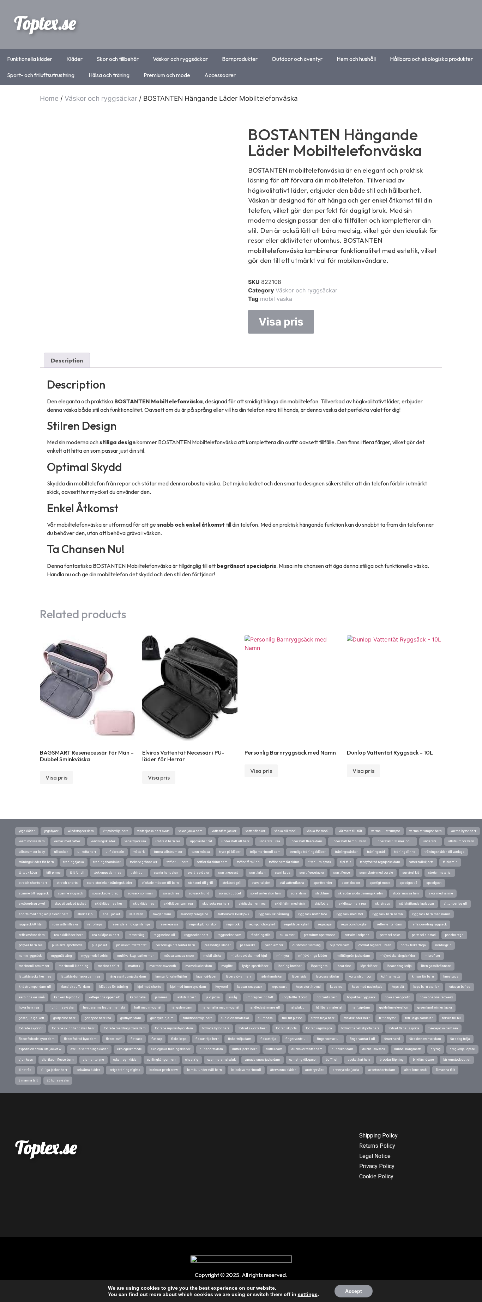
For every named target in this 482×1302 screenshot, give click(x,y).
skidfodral (322, 903)
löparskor (344, 966)
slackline (322, 893)
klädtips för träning (113, 986)
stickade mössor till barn (160, 883)
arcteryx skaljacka (346, 1070)
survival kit (410, 872)
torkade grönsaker (143, 862)
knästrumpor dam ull (35, 986)
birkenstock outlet (456, 1059)
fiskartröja (268, 1039)
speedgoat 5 (408, 883)
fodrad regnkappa (319, 1028)
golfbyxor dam (130, 1018)
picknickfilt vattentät (131, 945)
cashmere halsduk (221, 1059)
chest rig (191, 1059)
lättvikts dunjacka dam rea (80, 976)
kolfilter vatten (392, 976)
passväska (247, 945)
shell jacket (111, 914)
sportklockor (351, 883)
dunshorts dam (211, 1049)
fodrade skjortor (31, 1028)
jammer (161, 997)
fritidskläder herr (357, 1018)
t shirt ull (138, 872)
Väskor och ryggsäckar (180, 58)
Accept (353, 1291)
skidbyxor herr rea (352, 903)
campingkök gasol (303, 1059)
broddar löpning (392, 1059)
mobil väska (276, 298)
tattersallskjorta (421, 862)
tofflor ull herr (177, 862)
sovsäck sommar (140, 893)
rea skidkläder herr (68, 935)
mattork (134, 966)
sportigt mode (379, 883)
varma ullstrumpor (385, 831)
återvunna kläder (283, 1070)
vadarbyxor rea (135, 841)
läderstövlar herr (238, 976)
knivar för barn (423, 976)
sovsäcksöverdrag (105, 893)
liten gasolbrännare (436, 966)
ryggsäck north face (312, 914)
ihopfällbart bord (294, 997)
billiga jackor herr (54, 1070)
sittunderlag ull (455, 903)
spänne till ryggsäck (34, 893)
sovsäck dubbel (229, 893)
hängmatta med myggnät (220, 1007)
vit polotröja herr (115, 831)
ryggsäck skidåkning (273, 914)
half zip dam (360, 1007)
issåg (233, 997)
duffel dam (274, 1049)
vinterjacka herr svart (153, 831)
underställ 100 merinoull (394, 841)
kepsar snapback (249, 986)
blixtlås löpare (423, 1059)
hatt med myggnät (147, 1007)
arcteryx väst (314, 1070)
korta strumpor (360, 976)
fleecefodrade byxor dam (37, 1039)
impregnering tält (259, 997)
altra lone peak (415, 1070)
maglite (227, 966)
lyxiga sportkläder (255, 966)
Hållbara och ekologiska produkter (431, 58)
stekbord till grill (200, 883)
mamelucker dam (198, 966)
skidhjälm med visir (290, 903)
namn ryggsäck (30, 955)
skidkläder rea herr (109, 903)
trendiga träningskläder (308, 852)
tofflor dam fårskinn (284, 862)
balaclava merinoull (246, 1070)
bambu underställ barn (204, 1070)
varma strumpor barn (425, 831)
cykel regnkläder (125, 1059)
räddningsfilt (260, 935)
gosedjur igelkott (31, 1018)
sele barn (136, 914)
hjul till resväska (61, 1007)
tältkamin (450, 862)
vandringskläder (103, 841)
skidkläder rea (144, 903)
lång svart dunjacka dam (127, 976)
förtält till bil (451, 1018)
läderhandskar (271, 976)
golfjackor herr (64, 1018)
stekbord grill (232, 883)
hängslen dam (181, 1007)
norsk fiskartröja (413, 945)
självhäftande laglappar (416, 903)
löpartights (319, 966)
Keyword (221, 986)
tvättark (139, 852)
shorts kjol (85, 914)
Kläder (74, 58)
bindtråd (25, 1070)
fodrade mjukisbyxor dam (174, 1028)
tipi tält (345, 862)
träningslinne (404, 852)
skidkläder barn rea (178, 903)
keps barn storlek (426, 986)
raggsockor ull (164, 935)
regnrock (233, 924)
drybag (436, 1049)
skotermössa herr (406, 893)
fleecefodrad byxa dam (80, 1039)
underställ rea (269, 841)
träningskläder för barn (36, 862)
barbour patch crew (163, 1070)
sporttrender (322, 883)
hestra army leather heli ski (104, 1007)
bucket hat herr (359, 1059)
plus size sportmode (67, 945)
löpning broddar (290, 966)
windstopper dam (81, 831)
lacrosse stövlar (327, 976)
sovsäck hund (199, 893)
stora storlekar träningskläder (109, 883)
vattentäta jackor (224, 831)
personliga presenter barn (175, 945)
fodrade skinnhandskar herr (73, 1028)
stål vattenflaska (291, 883)
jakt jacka (213, 997)
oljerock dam (339, 945)
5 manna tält (445, 1070)
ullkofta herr (86, 852)
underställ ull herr (235, 841)
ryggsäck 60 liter (31, 924)
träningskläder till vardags (444, 852)
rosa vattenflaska (65, 924)
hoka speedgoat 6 (397, 997)
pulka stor (287, 935)
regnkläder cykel (296, 924)
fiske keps (178, 1039)
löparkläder (369, 966)
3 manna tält (28, 1080)
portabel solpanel (357, 935)
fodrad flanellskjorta (403, 1028)
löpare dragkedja (399, 966)
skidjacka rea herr (215, 903)
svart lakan (257, 872)
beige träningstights (124, 1070)
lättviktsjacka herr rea (35, 976)
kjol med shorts (149, 986)
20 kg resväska (58, 1080)
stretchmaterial (440, 872)
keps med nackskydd (367, 986)
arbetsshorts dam (381, 1070)
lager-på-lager (206, 976)
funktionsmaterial (235, 1018)
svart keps (282, 872)
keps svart (279, 986)
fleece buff (113, 1039)
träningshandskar (107, 862)
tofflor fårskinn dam (212, 862)
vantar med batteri (68, 841)
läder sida (299, 976)
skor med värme (441, 893)
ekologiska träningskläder (171, 1049)
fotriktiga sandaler (419, 1018)
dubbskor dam (342, 1049)
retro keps (94, 924)
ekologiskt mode (129, 1049)
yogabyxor (51, 831)
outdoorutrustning (307, 945)
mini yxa (282, 955)
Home (49, 98)
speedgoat (433, 883)
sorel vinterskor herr (266, 893)
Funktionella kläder (29, 58)
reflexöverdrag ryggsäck (429, 924)
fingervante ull (296, 1039)
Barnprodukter (240, 58)
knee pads (450, 976)
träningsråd (376, 852)
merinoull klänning (74, 966)
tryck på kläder (230, 852)
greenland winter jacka (434, 1007)
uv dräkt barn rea (168, 841)
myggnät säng (61, 955)
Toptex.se (45, 23)
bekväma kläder (88, 1070)
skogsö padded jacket (70, 903)
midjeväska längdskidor (397, 955)
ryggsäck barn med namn (431, 914)
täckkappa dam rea (107, 872)
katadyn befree (459, 986)
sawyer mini (161, 914)
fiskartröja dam (239, 1039)
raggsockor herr (196, 935)
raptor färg (136, 935)
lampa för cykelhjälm (171, 976)
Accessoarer (220, 75)
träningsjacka (73, 862)
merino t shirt (108, 966)
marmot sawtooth (162, 966)
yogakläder (27, 831)
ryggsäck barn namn (387, 914)
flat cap (156, 1039)
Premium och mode (167, 75)
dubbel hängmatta (408, 1049)
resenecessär (169, 924)
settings (308, 1294)
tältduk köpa (28, 872)
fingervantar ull (329, 1039)
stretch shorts (67, 883)
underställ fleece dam (305, 841)
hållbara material (329, 1007)
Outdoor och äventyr (297, 58)
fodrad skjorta (286, 1028)
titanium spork (319, 862)
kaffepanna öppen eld (105, 997)
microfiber (432, 955)
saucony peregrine (194, 914)
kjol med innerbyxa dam (188, 986)
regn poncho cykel (354, 924)
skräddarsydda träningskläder (360, 893)
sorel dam (298, 893)
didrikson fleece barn (58, 1059)
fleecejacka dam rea (443, 1028)
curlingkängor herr (161, 1059)
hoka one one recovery (436, 997)
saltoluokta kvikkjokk (233, 914)
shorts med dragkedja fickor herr (43, 914)
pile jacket (99, 945)
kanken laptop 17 (66, 997)
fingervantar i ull (362, 1039)
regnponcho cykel (262, 924)
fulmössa (265, 1018)
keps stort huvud (308, 986)
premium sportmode (319, 935)
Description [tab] (67, 360)
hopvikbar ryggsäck (361, 997)
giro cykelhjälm (162, 1018)
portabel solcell (391, 935)
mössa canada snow (179, 955)
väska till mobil (286, 831)
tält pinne (53, 872)
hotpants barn (327, 997)
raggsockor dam (229, 935)
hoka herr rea (29, 1007)
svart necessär (229, 872)
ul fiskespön (115, 852)
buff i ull (332, 1059)
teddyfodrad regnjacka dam (380, 862)
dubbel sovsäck (373, 1049)
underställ (431, 841)
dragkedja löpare (462, 1049)
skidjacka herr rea (252, 903)
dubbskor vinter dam (307, 1049)
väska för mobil (318, 831)
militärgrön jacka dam (353, 955)
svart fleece (341, 872)
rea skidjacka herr (105, 935)
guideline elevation (393, 1007)
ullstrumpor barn (461, 841)
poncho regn (454, 935)
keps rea (336, 986)
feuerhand (392, 1039)
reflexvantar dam (389, 924)
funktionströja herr (197, 1018)
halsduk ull (298, 1007)
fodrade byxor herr (215, 1028)
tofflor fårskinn (248, 862)
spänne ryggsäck (70, 893)
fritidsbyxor (387, 1018)
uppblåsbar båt (201, 841)
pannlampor (274, 945)
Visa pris (281, 321)
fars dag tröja (460, 1039)
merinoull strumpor (34, 966)
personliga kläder (217, 945)
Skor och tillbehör (118, 58)
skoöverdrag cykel (32, 903)
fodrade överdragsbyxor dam (125, 1028)
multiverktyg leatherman (136, 955)
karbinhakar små (32, 997)
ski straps (382, 903)
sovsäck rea (171, 893)
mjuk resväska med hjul (248, 955)
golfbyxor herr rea (98, 1018)
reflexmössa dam (32, 935)
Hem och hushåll (356, 58)
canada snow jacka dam (262, 1059)
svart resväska (198, 872)
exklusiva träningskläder (89, 1049)
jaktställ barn (186, 997)
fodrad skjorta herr (253, 1028)
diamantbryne (93, 1059)
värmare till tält (350, 831)
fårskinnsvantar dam (425, 1039)
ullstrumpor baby (32, 852)
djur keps (26, 1059)
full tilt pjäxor (292, 1018)
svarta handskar (166, 872)
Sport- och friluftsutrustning (40, 75)
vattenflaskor (255, 831)
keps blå (398, 986)
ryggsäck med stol (349, 914)
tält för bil (77, 872)
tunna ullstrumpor (168, 852)
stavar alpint (261, 883)
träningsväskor (346, 852)
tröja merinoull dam (265, 852)
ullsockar (61, 852)
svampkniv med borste (376, 872)
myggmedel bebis (94, 955)
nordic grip (443, 945)
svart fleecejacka (311, 872)
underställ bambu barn (348, 841)
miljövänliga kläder (312, 955)
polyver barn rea (31, 945)
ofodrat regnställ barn (375, 945)
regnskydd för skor (203, 924)
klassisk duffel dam (75, 986)
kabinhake (138, 997)
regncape (325, 924)
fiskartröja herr (207, 1039)
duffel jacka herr (244, 1049)
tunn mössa (201, 852)
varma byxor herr (463, 831)
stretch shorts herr (33, 883)
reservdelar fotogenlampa (131, 924)
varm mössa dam (32, 841)
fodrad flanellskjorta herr (360, 1028)
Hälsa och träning (109, 75)
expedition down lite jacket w (40, 1049)
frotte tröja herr (323, 1018)
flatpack (136, 1039)
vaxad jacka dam (191, 831)
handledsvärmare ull (264, 1007)
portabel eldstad (424, 935)
